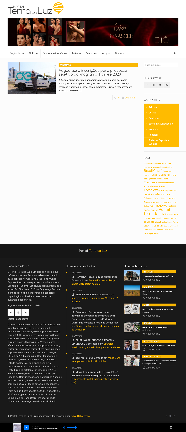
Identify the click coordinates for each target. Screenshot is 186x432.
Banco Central (166, 167)
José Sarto (156, 198)
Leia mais (130, 97)
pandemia (172, 206)
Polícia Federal (151, 210)
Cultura (165, 174)
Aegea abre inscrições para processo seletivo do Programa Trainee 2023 (93, 70)
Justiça (164, 198)
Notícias (153, 129)
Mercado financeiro (160, 202)
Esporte (147, 186)
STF (161, 225)
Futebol (163, 190)
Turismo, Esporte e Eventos (159, 142)
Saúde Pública (172, 222)
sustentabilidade (157, 230)
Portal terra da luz (157, 211)
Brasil (148, 171)
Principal (153, 134)
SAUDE (158, 222)
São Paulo (169, 230)
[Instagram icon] (174, 416)
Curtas (152, 112)
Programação (168, 218)
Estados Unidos (158, 186)
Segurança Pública (151, 226)
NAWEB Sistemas (80, 416)
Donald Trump (162, 179)
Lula (169, 198)
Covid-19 (156, 175)
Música (152, 206)
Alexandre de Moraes (152, 163)
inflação (168, 194)
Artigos (153, 107)
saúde (164, 222)
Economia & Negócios (161, 123)
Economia (150, 182)
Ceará (157, 171)
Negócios (161, 205)
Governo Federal (156, 194)
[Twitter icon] (170, 416)
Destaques (154, 118)
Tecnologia (148, 233)
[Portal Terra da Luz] (37, 8)
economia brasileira (166, 183)
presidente (157, 218)
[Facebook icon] (166, 416)
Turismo (156, 233)
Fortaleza (151, 190)
